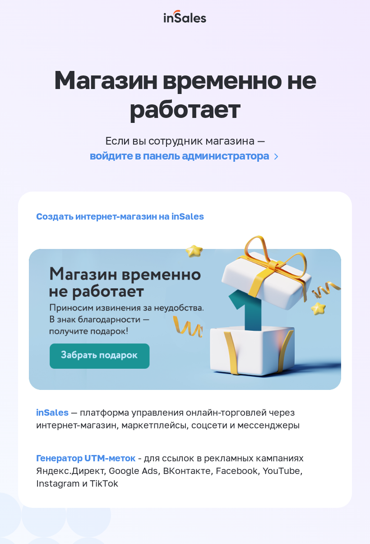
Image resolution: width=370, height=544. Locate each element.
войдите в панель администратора (179, 155)
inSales (52, 412)
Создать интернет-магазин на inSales (120, 216)
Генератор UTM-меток (86, 457)
